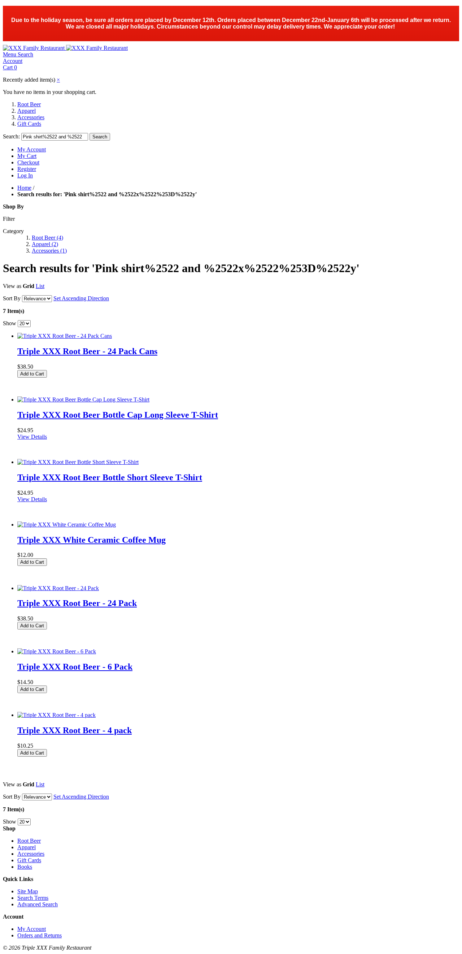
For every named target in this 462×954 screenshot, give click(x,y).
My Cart (26, 156)
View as (12, 286)
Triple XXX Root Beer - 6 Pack (74, 666)
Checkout (28, 162)
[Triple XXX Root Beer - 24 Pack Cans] (64, 336)
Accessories (30, 117)
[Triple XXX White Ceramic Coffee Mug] (66, 524)
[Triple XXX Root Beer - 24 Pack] (58, 588)
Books (24, 867)
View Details (32, 437)
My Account (31, 149)
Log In (25, 175)
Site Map (27, 891)
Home (24, 188)
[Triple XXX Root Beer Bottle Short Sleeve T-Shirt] (78, 462)
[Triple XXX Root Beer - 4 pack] (56, 715)
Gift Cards (29, 124)
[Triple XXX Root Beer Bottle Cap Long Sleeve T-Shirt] (83, 399)
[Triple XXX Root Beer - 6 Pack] (56, 651)
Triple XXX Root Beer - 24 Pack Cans (87, 351)
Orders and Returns (39, 935)
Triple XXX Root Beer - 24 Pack (77, 603)
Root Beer (29, 104)
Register (26, 169)
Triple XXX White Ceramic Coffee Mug (91, 540)
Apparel (26, 111)
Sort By (12, 298)
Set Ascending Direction (81, 298)
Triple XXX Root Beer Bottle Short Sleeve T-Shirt (109, 477)
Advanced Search (37, 904)
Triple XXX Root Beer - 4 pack (74, 730)
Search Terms (32, 898)
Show (9, 323)
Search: (11, 136)
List (40, 286)
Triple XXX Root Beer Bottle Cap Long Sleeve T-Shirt (117, 415)
